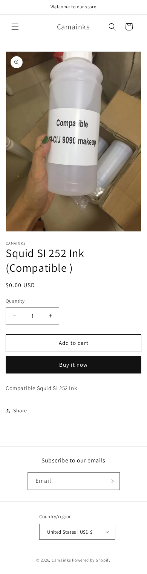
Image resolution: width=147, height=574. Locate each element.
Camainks (61, 560)
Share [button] (20, 410)
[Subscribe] (111, 481)
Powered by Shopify (91, 560)
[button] (15, 26)
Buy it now (73, 364)
